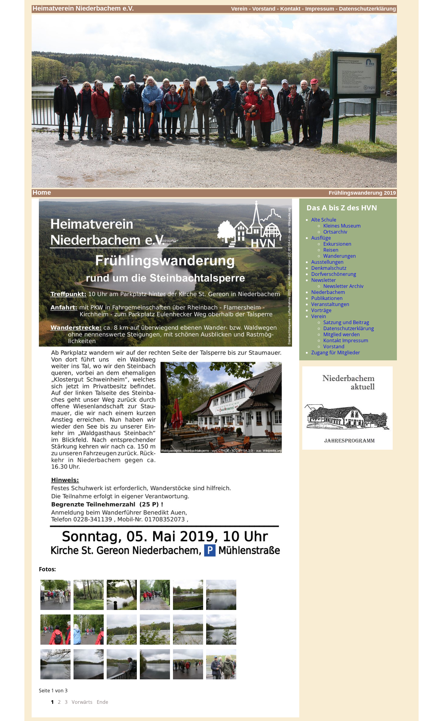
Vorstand (263, 8)
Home (42, 192)
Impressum (319, 8)
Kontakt (290, 8)
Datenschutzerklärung (367, 8)
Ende (102, 702)
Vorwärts (82, 702)
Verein (239, 8)
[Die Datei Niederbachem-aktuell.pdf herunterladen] (347, 448)
